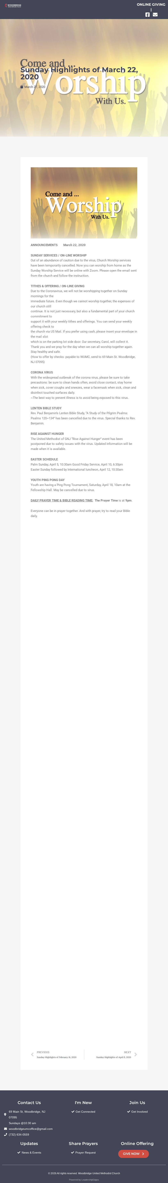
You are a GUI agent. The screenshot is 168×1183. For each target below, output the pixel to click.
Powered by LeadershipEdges (84, 1180)
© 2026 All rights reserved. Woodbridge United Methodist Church (84, 1173)
